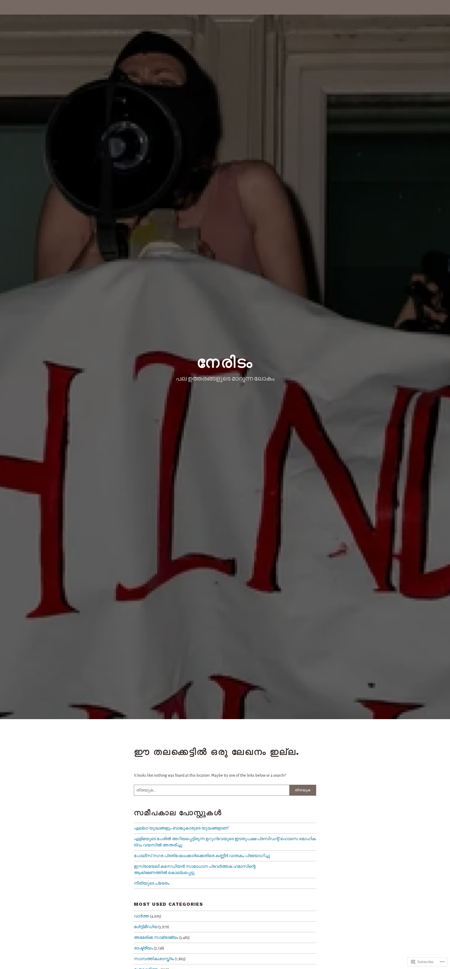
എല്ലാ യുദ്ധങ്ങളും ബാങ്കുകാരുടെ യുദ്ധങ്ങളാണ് (181, 828)
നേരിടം (225, 362)
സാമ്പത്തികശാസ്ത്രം (154, 959)
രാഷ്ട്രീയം (143, 948)
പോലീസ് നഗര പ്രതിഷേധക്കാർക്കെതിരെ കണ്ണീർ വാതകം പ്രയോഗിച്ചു (202, 856)
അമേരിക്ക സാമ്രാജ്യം (156, 937)
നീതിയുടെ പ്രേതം (152, 883)
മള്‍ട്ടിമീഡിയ (146, 927)
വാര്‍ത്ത (141, 916)
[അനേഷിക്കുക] (225, 790)
